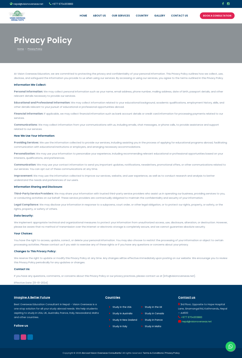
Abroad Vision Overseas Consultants (101, 353)
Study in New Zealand (124, 320)
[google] (30, 337)
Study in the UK (153, 307)
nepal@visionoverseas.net (28, 4)
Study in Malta (152, 326)
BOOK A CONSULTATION (217, 15)
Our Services (121, 15)
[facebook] (16, 337)
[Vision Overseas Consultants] (17, 15)
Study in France (153, 320)
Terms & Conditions (153, 353)
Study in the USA (121, 307)
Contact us (179, 15)
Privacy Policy (172, 353)
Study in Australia (122, 313)
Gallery (159, 15)
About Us (99, 15)
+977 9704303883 (62, 4)
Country (142, 15)
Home (83, 15)
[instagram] (223, 4)
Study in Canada (154, 313)
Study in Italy (119, 326)
